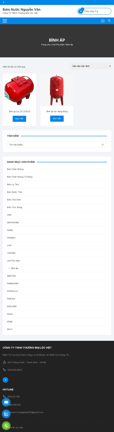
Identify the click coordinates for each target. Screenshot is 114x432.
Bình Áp (14, 268)
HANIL (10, 230)
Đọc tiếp (19, 119)
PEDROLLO (12, 291)
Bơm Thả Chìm (14, 199)
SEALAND (12, 306)
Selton (10, 314)
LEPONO (11, 253)
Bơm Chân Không (15, 169)
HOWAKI (11, 237)
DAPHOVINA (13, 222)
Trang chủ (45, 44)
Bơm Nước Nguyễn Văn (22, 9)
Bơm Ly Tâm (13, 184)
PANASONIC (13, 283)
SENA (9, 321)
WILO (9, 329)
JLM (9, 245)
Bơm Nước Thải (14, 192)
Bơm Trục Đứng (14, 207)
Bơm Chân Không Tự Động (19, 176)
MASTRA (11, 276)
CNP (9, 215)
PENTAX (11, 298)
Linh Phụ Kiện (58, 44)
